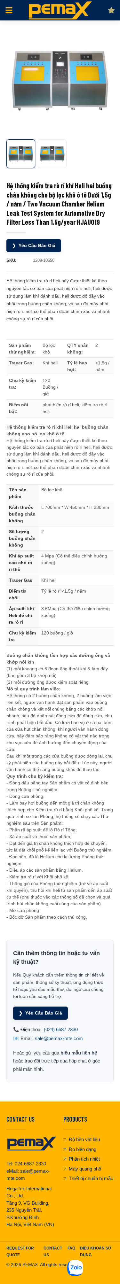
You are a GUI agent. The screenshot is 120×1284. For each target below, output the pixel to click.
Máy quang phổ (85, 1168)
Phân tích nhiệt (84, 1159)
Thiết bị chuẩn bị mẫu (91, 1178)
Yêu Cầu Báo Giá (33, 245)
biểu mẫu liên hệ (78, 1052)
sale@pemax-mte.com (59, 1038)
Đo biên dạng (82, 1149)
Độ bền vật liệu (84, 1139)
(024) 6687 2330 (61, 1029)
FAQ (71, 1248)
